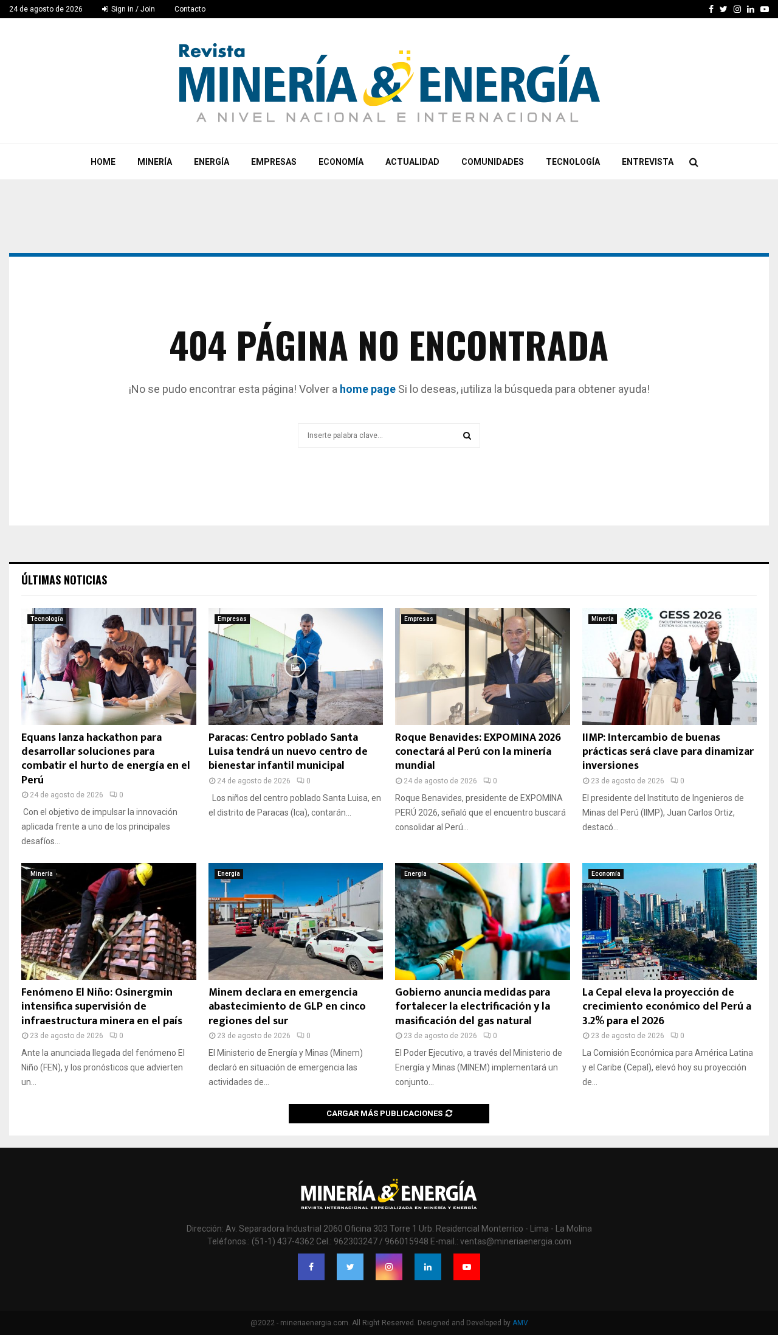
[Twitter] (350, 1267)
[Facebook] (311, 1267)
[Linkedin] (428, 1267)
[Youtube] (466, 1267)
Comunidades (492, 162)
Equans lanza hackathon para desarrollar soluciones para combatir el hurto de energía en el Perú (105, 759)
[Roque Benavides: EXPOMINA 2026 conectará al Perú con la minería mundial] (482, 666)
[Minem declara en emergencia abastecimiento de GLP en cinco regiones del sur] (296, 921)
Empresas (274, 162)
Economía (340, 162)
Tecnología (573, 162)
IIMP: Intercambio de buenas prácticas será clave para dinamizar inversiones (668, 752)
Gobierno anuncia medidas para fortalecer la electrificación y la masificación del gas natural (472, 1006)
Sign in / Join (132, 9)
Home (103, 162)
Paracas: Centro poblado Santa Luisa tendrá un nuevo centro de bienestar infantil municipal (288, 752)
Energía (211, 162)
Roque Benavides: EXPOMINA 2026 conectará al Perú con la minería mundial (478, 752)
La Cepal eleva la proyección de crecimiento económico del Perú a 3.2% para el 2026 (666, 1006)
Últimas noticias (64, 580)
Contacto (189, 9)
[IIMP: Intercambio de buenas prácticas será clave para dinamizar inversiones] (669, 666)
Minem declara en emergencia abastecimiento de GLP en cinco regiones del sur (287, 1006)
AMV (520, 1323)
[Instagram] (389, 1267)
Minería (154, 162)
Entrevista (647, 162)
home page (368, 389)
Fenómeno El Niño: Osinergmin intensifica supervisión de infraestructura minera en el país (101, 1006)
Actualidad (412, 162)
